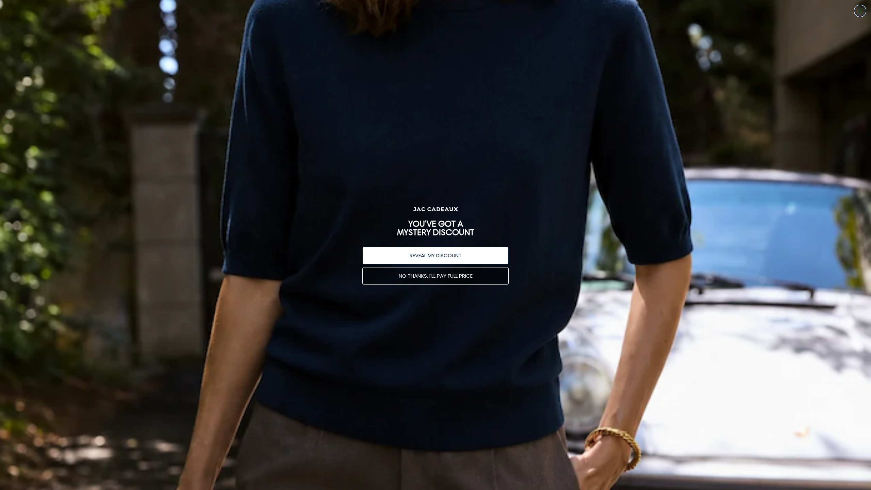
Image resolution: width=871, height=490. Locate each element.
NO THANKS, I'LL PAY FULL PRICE (436, 275)
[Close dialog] (860, 10)
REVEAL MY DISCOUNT (436, 255)
